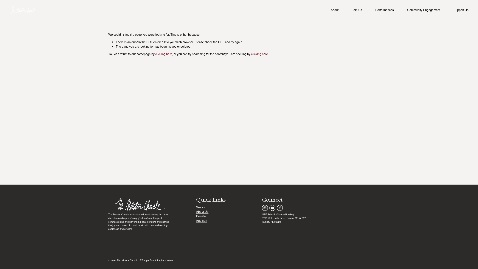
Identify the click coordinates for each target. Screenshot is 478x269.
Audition (201, 220)
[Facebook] (280, 208)
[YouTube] (272, 208)
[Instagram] (265, 208)
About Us (202, 211)
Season (201, 207)
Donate (201, 216)
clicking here (163, 54)
